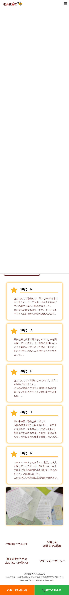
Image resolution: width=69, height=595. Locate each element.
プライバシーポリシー (52, 560)
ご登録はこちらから (16, 544)
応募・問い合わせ (17, 590)
